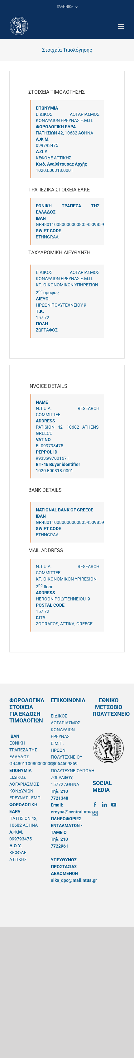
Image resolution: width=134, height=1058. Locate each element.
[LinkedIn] (104, 804)
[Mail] (95, 813)
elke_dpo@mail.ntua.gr (74, 880)
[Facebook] (95, 804)
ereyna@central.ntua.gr (74, 811)
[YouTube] (113, 804)
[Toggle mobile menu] (121, 26)
